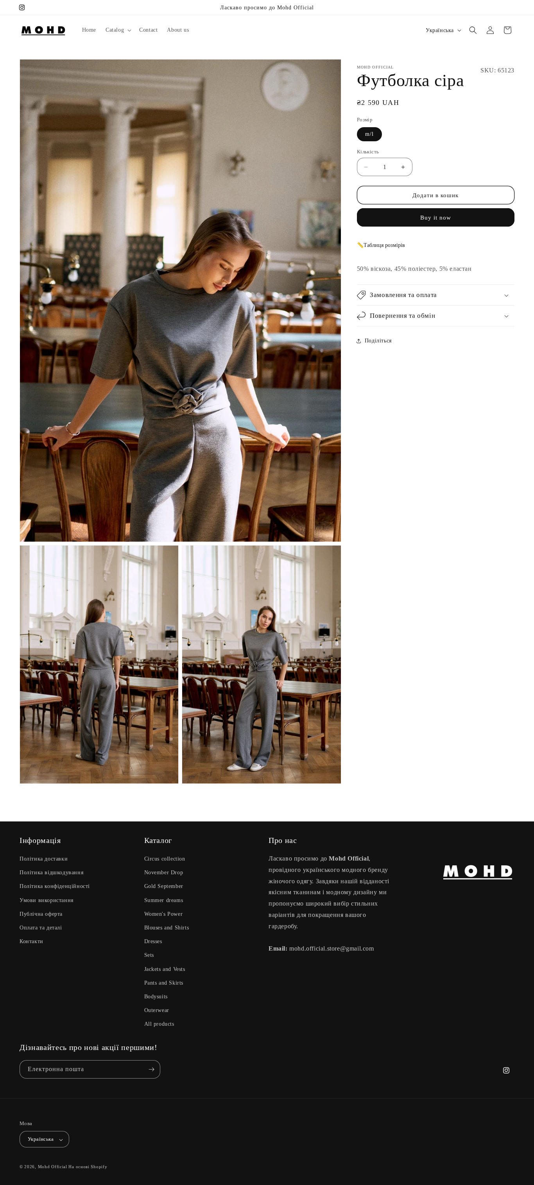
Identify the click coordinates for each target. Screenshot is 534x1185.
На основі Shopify (87, 1167)
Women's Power (163, 914)
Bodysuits (156, 997)
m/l (369, 134)
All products (159, 1024)
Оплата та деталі (41, 928)
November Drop (163, 872)
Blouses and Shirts (166, 928)
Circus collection (164, 859)
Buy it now (435, 217)
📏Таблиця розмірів (381, 245)
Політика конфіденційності (55, 886)
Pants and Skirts (164, 983)
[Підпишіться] (151, 1069)
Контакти (31, 941)
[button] (117, 30)
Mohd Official (52, 1167)
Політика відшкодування (51, 872)
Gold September (163, 886)
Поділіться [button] (378, 341)
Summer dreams (163, 900)
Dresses (153, 941)
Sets (149, 955)
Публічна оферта (41, 914)
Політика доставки (44, 859)
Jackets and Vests (164, 969)
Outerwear (156, 1010)
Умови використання (46, 900)
